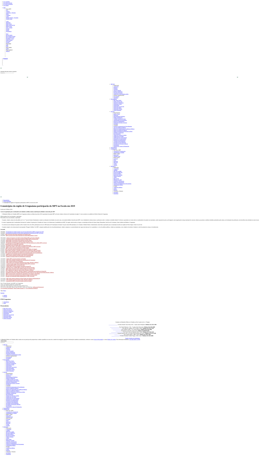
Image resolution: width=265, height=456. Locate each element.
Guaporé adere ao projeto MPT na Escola (14, 244)
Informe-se (113, 166)
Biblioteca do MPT (118, 180)
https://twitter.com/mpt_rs (19, 288)
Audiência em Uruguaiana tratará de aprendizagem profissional (20, 254)
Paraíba (7, 29)
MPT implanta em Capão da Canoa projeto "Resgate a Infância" (20, 270)
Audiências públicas (118, 187)
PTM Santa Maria (117, 107)
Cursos (115, 188)
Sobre (4, 303)
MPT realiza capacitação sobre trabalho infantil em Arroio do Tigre (20, 268)
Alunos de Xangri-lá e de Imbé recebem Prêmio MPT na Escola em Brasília (22, 237)
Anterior (5, 295)
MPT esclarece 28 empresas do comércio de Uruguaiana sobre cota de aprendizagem (23, 252)
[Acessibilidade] (3, 59)
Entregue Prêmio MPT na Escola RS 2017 (15, 265)
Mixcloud (116, 162)
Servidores (116, 97)
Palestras (115, 189)
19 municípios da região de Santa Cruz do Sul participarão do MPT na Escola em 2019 (25, 231)
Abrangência (6, 302)
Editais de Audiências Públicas (120, 130)
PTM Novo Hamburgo (119, 102)
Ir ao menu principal (7, 3)
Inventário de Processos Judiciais (121, 143)
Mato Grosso (9, 24)
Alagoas (8, 11)
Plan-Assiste (116, 178)
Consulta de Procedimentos (119, 141)
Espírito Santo (9, 19)
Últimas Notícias (117, 176)
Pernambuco (9, 31)
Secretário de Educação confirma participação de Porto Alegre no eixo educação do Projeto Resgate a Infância (30, 272)
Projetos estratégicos (118, 91)
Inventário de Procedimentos (120, 142)
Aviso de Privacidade (98, 339)
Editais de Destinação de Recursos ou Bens (123, 131)
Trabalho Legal (117, 156)
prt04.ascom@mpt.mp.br (38, 287)
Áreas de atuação (117, 90)
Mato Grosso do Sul (10, 25)
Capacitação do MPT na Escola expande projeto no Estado (18, 281)
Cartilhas (115, 170)
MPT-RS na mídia (117, 171)
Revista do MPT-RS (118, 172)
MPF (7, 45)
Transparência (114, 147)
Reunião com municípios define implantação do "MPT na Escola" (20, 276)
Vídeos (115, 177)
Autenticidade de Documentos (120, 120)
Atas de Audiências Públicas (120, 127)
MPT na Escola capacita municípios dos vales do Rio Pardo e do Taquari (21, 249)
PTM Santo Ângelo (118, 109)
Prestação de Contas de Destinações (121, 146)
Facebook (116, 158)
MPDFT (8, 51)
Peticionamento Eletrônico (119, 116)
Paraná (7, 30)
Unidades (116, 89)
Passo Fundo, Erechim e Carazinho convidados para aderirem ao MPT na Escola (22, 250)
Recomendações (117, 133)
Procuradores (116, 96)
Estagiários (116, 193)
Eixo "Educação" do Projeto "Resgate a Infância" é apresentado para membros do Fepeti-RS (26, 271)
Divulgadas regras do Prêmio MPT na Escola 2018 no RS (18, 245)
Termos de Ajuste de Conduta (120, 135)
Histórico (116, 87)
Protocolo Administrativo (119, 121)
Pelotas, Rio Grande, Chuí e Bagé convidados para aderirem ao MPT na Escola (23, 246)
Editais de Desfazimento (119, 182)
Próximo (5, 296)
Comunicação (114, 148)
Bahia (7, 14)
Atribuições (116, 86)
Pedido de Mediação (118, 117)
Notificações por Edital (119, 136)
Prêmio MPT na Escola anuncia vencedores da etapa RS (18, 266)
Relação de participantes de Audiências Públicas (124, 129)
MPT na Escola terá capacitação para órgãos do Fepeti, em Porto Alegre (21, 275)
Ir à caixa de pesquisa (8, 4)
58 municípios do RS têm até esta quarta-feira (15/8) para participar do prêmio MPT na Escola (26, 242)
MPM (7, 48)
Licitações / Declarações (119, 181)
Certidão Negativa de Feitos (120, 119)
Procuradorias (114, 99)
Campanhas (116, 168)
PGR (7, 46)
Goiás (7, 21)
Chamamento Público (118, 184)
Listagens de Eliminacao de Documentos (122, 183)
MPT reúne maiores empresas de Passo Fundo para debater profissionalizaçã (23, 278)
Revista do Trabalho (118, 175)
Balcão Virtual (117, 114)
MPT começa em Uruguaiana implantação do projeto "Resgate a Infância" (22, 262)
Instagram (116, 161)
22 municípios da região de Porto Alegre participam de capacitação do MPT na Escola (24, 233)
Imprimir (2, 293)
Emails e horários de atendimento (132, 338)
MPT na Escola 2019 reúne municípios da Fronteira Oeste (18, 234)
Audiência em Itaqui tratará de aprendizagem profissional (18, 256)
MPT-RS (113, 84)
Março (4, 290)
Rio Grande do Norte (10, 36)
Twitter (115, 163)
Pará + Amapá (9, 27)
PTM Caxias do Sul (118, 101)
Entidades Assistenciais (119, 132)
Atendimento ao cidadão (119, 152)
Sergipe (7, 42)
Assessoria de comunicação (119, 151)
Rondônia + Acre (10, 38)
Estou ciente (3, 340)
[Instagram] (3, 64)
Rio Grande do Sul (10, 37)
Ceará (7, 16)
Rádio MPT (116, 155)
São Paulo (8, 41)
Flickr (115, 160)
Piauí (7, 33)
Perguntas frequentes (118, 92)
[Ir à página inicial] (132, 78)
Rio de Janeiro (9, 35)
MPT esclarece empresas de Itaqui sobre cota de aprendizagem (19, 255)
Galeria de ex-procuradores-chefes (121, 94)
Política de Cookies (111, 339)
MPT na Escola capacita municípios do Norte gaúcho (17, 247)
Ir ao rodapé (6, 5)
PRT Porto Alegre (117, 100)
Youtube (115, 165)
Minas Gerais (9, 26)
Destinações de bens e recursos (120, 122)
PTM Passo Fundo (118, 104)
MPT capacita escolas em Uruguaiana (14, 261)
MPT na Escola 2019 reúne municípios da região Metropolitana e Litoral (21, 235)
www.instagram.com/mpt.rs (32, 288)
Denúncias (116, 115)
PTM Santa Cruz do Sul (119, 106)
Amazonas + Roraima (11, 12)
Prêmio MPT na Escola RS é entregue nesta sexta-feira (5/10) (19, 241)
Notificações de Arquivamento (120, 137)
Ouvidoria (116, 124)
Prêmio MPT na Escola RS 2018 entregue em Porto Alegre (19, 240)
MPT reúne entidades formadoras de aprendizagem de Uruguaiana (20, 260)
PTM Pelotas (116, 105)
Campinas (8, 15)
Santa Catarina (9, 40)
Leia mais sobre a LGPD (134, 339)
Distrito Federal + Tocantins (12, 17)
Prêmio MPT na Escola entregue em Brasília (16, 258)
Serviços (112, 111)
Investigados (116, 145)
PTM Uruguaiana (117, 110)
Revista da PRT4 (117, 173)
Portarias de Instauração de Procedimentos (123, 126)
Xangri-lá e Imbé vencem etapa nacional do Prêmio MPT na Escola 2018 (22, 239)
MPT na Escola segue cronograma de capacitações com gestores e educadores (23, 273)
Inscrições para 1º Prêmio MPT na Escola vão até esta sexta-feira (20, 267)
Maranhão (8, 22)
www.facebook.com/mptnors (7, 288)
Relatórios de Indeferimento (120, 140)
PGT (7, 10)
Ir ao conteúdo (6, 1)
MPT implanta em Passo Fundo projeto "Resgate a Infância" (19, 279)
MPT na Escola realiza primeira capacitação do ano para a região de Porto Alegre (23, 251)
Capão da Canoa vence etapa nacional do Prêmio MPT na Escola (20, 263)
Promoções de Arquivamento (120, 138)
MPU (4, 7)
